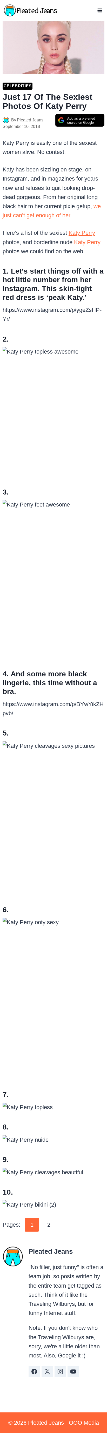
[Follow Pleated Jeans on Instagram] (60, 1371)
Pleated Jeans (30, 120)
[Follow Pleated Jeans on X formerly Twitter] (47, 1371)
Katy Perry (82, 233)
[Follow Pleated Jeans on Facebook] (34, 1371)
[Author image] (6, 120)
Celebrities (17, 86)
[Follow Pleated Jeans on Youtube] (73, 1371)
